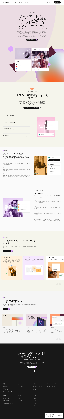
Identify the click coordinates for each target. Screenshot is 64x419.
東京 (33, 401)
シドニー (34, 405)
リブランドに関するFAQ (51, 386)
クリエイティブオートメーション (9, 384)
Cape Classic (5, 401)
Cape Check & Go (6, 398)
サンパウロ (35, 406)
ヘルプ (48, 384)
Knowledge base (21, 389)
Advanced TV (5, 386)
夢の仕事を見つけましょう (37, 386)
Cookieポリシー (21, 398)
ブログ (19, 384)
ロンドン (34, 397)
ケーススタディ (20, 386)
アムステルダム (35, 398)
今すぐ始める (35, 388)
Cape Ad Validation (6, 400)
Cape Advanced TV (6, 397)
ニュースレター (20, 388)
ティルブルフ (35, 400)
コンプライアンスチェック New (8, 389)
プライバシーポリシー (22, 400)
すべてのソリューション (7, 391)
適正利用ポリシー (21, 397)
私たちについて (28, 2)
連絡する (34, 389)
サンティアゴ (35, 403)
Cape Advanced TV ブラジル (8, 403)
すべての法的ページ (21, 401)
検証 (4, 388)
